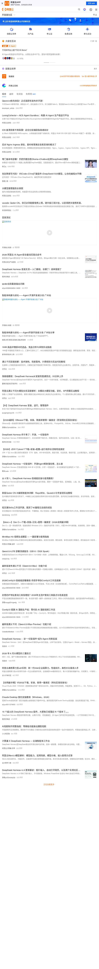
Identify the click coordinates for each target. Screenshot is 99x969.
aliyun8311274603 (8, 704)
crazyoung (5, 558)
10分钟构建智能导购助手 (88, 85)
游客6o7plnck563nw (9, 427)
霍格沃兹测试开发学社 (10, 383)
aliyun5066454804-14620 (11, 288)
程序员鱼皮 (6, 276)
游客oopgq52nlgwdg (9, 602)
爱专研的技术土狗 (8, 354)
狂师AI (4, 486)
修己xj (4, 166)
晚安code (5, 471)
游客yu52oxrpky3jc (8, 777)
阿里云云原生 (6, 123)
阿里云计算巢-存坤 (8, 748)
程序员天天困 (6, 442)
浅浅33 (4, 646)
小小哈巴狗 (6, 734)
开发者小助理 (6, 247)
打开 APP (91, 3)
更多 (95, 69)
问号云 (4, 369)
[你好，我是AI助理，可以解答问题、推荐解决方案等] (84, 9)
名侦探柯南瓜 (6, 210)
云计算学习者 (6, 763)
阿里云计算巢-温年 (8, 544)
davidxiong (6, 515)
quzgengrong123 (8, 413)
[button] (46, 62)
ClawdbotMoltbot (8, 631)
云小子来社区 (6, 675)
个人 (95, 14)
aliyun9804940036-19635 (11, 588)
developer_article (8, 108)
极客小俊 (5, 181)
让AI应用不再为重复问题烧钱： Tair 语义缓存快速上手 (78, 76)
